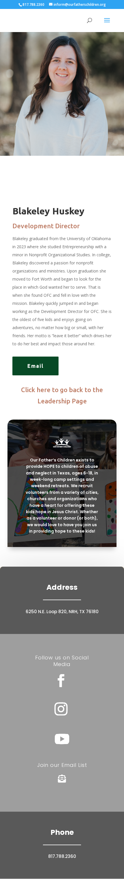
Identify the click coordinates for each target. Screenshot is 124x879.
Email (35, 366)
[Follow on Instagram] (61, 709)
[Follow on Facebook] (61, 681)
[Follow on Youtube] (62, 738)
